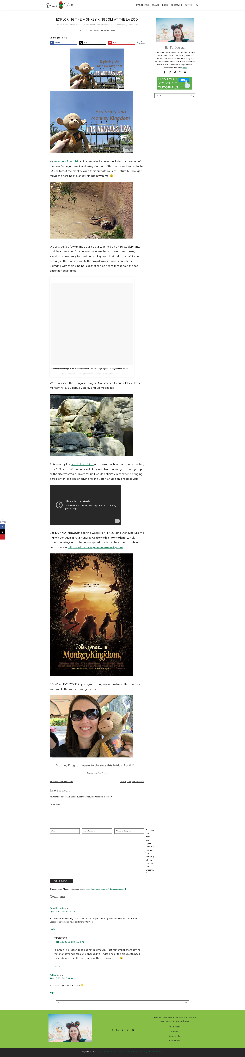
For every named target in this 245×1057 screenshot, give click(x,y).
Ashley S (54, 975)
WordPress (153, 1052)
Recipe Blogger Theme (106, 1052)
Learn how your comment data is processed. (106, 889)
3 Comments (109, 30)
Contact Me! (174, 1036)
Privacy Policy (141, 1052)
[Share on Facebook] (2, 526)
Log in (161, 1052)
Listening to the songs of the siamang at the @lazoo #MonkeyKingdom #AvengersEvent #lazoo (89, 369)
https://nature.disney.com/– (95, 547)
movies (97, 773)
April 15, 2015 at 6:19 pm (69, 941)
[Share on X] (2, 531)
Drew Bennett (56, 908)
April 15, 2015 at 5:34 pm (61, 978)
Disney (90, 773)
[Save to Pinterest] (2, 536)
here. (185, 67)
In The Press (174, 1040)
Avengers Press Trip (66, 161)
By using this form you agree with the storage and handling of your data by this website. (150, 851)
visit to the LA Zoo (82, 464)
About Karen (174, 1026)
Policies (174, 1031)
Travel (104, 773)
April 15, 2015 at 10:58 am (62, 911)
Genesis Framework (126, 1052)
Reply (52, 929)
